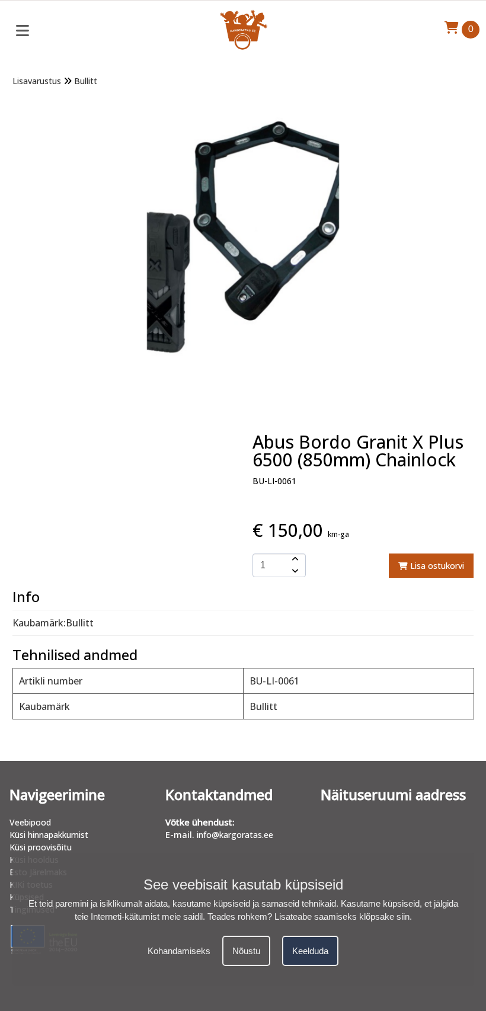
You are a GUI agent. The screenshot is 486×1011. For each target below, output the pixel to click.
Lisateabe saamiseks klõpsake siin (342, 916)
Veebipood (30, 822)
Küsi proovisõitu (40, 847)
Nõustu (246, 951)
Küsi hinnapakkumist (48, 834)
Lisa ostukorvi (436, 565)
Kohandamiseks (179, 951)
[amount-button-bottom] (294, 571)
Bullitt (85, 81)
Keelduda (310, 951)
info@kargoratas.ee (235, 834)
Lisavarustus (36, 81)
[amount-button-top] (294, 559)
